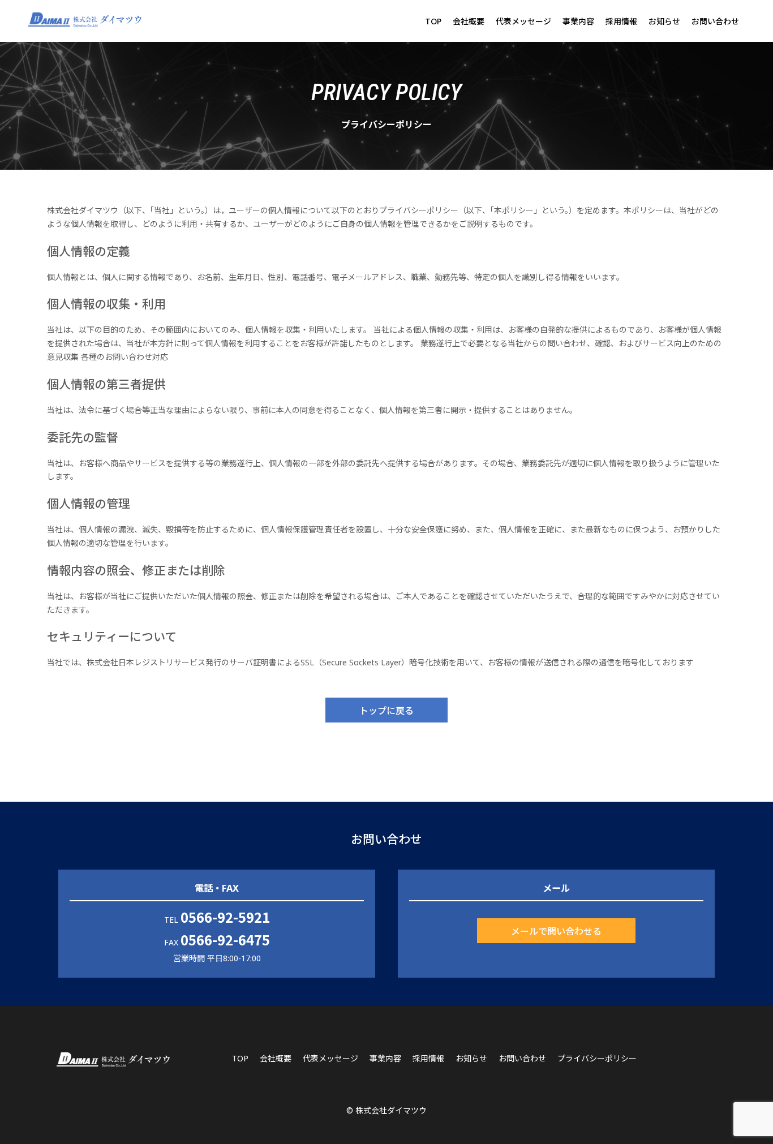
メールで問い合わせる (556, 930)
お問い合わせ (715, 21)
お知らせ (664, 21)
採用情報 (621, 21)
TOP (433, 21)
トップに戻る (386, 710)
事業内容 (578, 21)
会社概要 (468, 21)
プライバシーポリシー (597, 1058)
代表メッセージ (523, 21)
